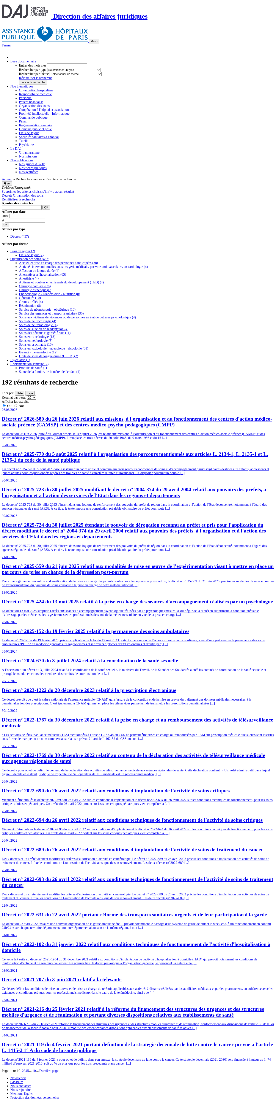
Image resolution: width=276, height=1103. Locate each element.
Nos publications (21, 160)
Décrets (7, 195)
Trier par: (8, 393)
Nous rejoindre (20, 1090)
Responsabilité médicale (35, 94)
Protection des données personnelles (34, 1097)
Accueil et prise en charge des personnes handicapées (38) (58, 263)
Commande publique (33, 117)
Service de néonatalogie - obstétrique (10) (47, 309)
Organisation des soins (34, 106)
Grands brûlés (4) (31, 302)
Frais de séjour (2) (22, 251)
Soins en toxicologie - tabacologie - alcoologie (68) (53, 348)
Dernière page (48, 1071)
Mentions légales (21, 1093)
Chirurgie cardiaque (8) (35, 286)
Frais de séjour (29, 133)
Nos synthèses (28, 172)
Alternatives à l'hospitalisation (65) (42, 274)
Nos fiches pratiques (33, 168)
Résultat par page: (14, 397)
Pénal (23, 121)
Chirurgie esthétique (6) (35, 290)
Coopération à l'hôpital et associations (44, 109)
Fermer (6, 45)
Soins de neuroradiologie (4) (38, 325)
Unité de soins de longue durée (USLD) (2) (48, 356)
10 (34, 1071)
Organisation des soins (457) (29, 259)
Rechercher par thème (34, 74)
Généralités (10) (30, 298)
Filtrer (7, 183)
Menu (94, 41)
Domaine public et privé (35, 129)
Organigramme (29, 152)
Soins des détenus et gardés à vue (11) (45, 333)
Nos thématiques (21, 86)
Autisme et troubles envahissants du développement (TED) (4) (61, 282)
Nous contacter (20, 1086)
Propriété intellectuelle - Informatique (44, 113)
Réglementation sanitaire (35, 125)
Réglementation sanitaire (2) (29, 364)
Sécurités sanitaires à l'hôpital (39, 137)
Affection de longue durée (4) (39, 270)
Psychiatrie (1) (20, 360)
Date (20, 393)
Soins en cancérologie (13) (37, 337)
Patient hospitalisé (31, 102)
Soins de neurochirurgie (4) (37, 321)
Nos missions (28, 156)
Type (30, 393)
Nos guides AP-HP (32, 164)
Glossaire (16, 1082)
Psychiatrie (26, 144)
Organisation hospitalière (36, 90)
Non (21, 406)
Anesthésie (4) (29, 278)
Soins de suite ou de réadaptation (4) (43, 329)
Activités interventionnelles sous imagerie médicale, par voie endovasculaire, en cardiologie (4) (83, 267)
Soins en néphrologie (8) (35, 340)
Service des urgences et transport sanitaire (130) (51, 313)
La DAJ (15, 148)
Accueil (7, 179)
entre (5, 216)
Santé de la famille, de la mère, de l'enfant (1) (49, 371)
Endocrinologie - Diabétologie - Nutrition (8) (49, 294)
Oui (9, 406)
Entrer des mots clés (32, 65)
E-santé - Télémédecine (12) (38, 352)
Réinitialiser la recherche (35, 78)
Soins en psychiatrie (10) (36, 344)
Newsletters (18, 1078)
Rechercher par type (32, 70)
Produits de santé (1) (33, 368)
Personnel (25, 98)
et (3, 220)
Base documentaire (23, 61)
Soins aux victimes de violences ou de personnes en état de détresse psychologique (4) (77, 317)
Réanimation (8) (30, 305)
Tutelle (23, 141)
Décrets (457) (19, 236)
